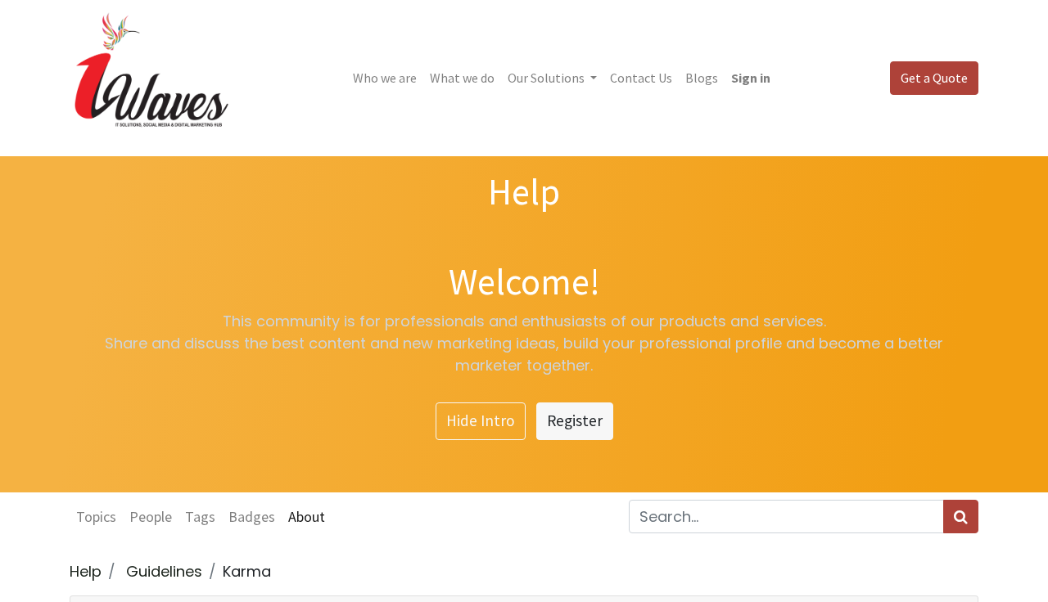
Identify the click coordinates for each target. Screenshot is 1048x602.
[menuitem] (384, 77)
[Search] (960, 516)
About (306, 516)
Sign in (750, 78)
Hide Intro (480, 420)
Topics (96, 516)
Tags (200, 516)
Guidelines (164, 571)
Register (575, 420)
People (150, 516)
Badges (251, 516)
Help (86, 571)
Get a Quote (934, 78)
